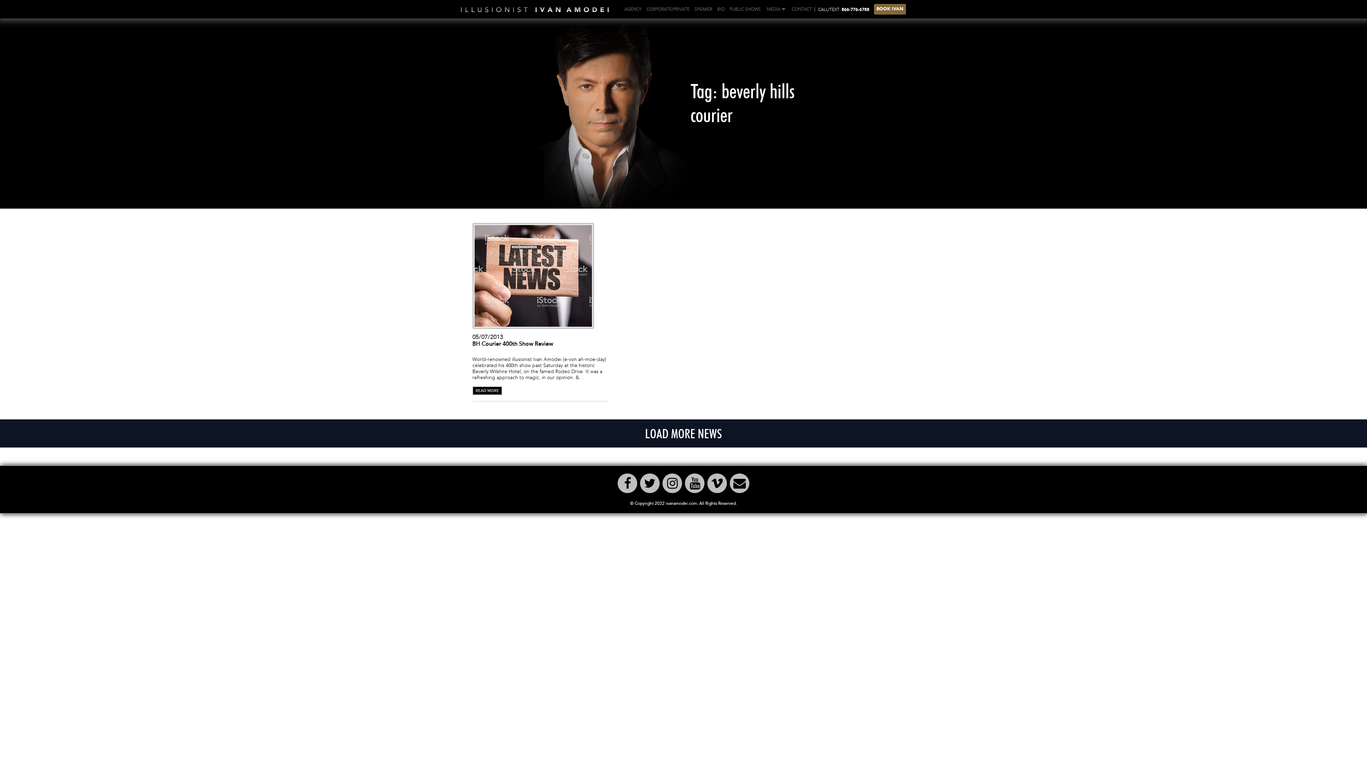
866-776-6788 (855, 10)
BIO (721, 9)
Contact (802, 9)
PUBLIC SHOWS (745, 9)
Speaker (703, 9)
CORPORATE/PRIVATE (668, 9)
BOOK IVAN (890, 9)
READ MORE (487, 390)
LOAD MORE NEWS (683, 433)
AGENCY (632, 9)
